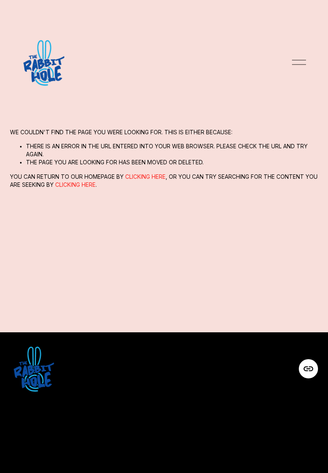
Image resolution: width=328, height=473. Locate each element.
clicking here (145, 177)
